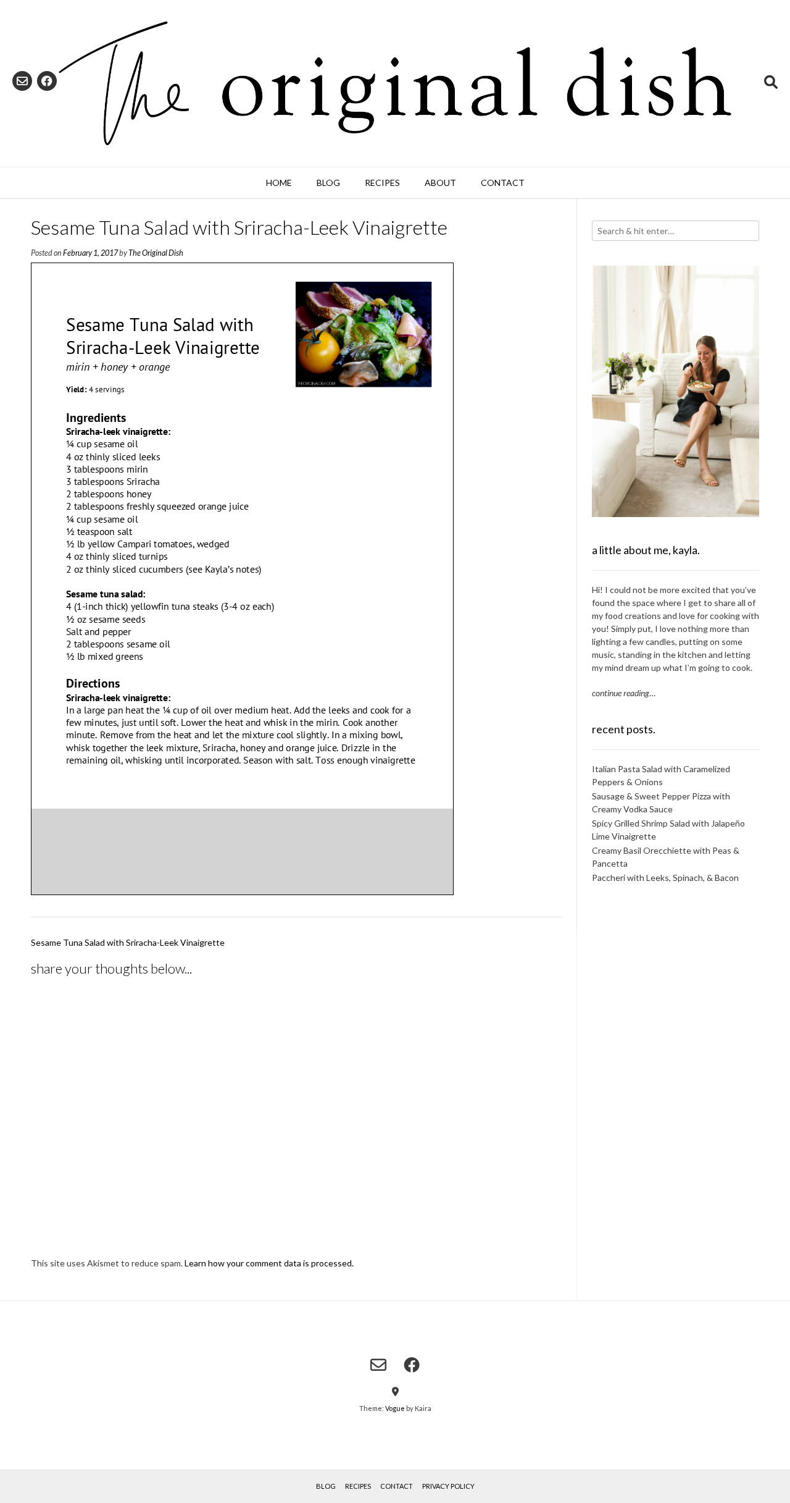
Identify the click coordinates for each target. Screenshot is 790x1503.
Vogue (395, 1408)
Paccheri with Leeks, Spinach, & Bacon (665, 877)
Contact (503, 182)
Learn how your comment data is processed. (269, 1263)
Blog (328, 182)
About (440, 182)
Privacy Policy (448, 1486)
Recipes (382, 182)
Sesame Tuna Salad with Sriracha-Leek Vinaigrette (128, 942)
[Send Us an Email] (22, 81)
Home (279, 182)
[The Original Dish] (395, 83)
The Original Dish (155, 253)
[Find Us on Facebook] (47, 81)
